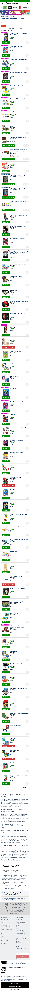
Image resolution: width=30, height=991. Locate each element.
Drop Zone (3, 936)
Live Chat (3, 922)
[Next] (28, 7)
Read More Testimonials (15, 913)
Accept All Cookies (15, 983)
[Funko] (15, 7)
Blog (2, 942)
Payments (18, 926)
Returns (17, 921)
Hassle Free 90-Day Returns (21, 967)
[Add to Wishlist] (27, 42)
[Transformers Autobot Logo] (20, 7)
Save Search (25, 23)
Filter (3, 26)
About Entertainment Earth (21, 938)
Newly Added (3, 939)
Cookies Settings (15, 989)
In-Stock (14, 28)
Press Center (18, 942)
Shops (2, 937)
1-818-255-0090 (3, 923)
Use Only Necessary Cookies (15, 986)
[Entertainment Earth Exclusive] (10, 7)
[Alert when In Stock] (24, 145)
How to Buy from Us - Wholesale (22, 939)
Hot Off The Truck (4, 940)
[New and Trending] (5, 7)
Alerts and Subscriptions (20, 922)
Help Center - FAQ (4, 919)
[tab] (15, 893)
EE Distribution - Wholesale (21, 933)
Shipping (17, 928)
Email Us (2, 921)
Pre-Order (20, 28)
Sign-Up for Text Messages (22, 958)
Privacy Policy (7, 980)
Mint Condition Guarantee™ (13, 965)
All (11, 28)
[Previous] (2, 7)
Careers (17, 944)
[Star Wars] (25, 7)
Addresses (18, 925)
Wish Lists (18, 923)
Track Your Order (19, 919)
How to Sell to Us (19, 941)
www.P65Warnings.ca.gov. (10, 888)
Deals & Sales (3, 943)
